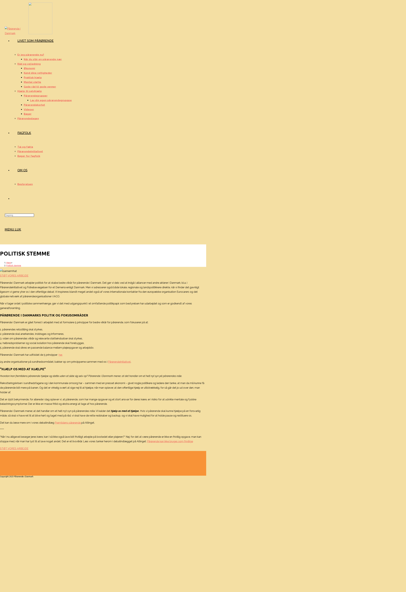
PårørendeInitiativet (119, 361)
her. (60, 354)
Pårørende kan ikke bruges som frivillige (170, 441)
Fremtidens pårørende (68, 422)
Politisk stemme (13, 265)
